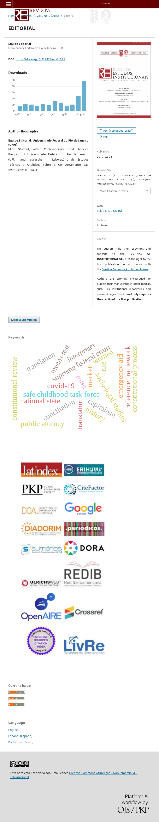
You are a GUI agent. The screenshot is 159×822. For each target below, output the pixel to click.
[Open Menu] (8, 4)
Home (12, 16)
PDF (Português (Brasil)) (118, 130)
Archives (26, 16)
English (13, 730)
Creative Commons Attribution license (125, 269)
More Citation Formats (114, 191)
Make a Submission (24, 320)
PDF (105, 137)
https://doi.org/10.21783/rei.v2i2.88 (40, 59)
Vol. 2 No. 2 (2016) (48, 16)
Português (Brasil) (20, 742)
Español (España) (20, 736)
